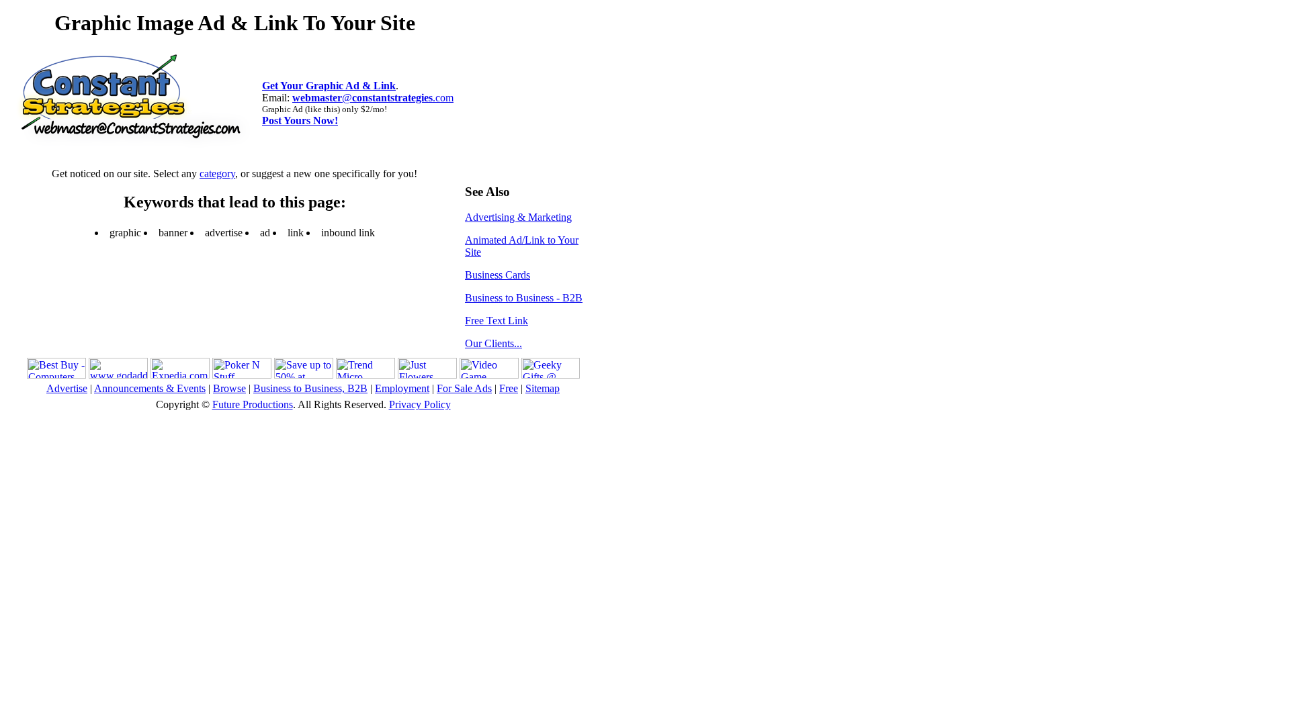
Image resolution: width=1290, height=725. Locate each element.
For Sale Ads (464, 388)
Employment (402, 388)
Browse (229, 388)
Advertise (66, 388)
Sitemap (542, 388)
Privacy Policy (420, 404)
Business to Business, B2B (310, 388)
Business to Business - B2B (524, 297)
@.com (373, 97)
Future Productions (252, 404)
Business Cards (497, 275)
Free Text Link (496, 320)
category (217, 173)
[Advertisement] (505, 91)
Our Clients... (493, 343)
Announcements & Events (150, 388)
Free (508, 388)
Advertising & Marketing (518, 217)
